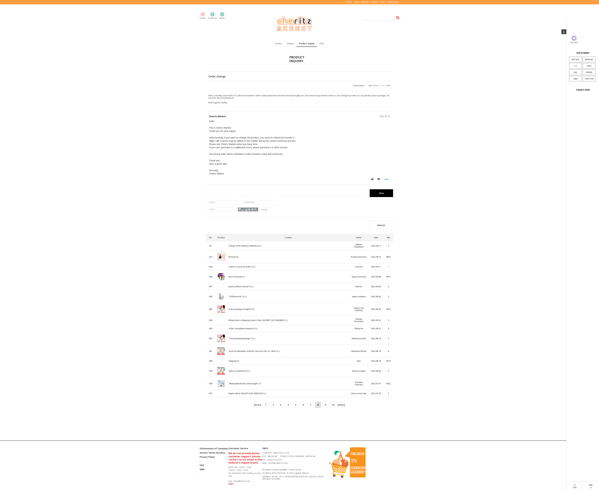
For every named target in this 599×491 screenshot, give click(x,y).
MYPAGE (589, 59)
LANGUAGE (393, 2)
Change (264, 209)
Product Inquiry (306, 43)
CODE (211, 209)
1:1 (575, 65)
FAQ (575, 72)
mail (230, 483)
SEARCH (396, 17)
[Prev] (257, 404)
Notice (278, 43)
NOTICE (575, 59)
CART (589, 65)
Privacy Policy (207, 457)
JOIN (356, 2)
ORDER (589, 72)
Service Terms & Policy (212, 452)
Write (381, 193)
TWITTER (589, 78)
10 (333, 404)
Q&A (575, 78)
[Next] (341, 404)
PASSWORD (249, 202)
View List (381, 225)
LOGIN (349, 2)
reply (386, 179)
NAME (211, 202)
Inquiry (290, 43)
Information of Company (214, 448)
